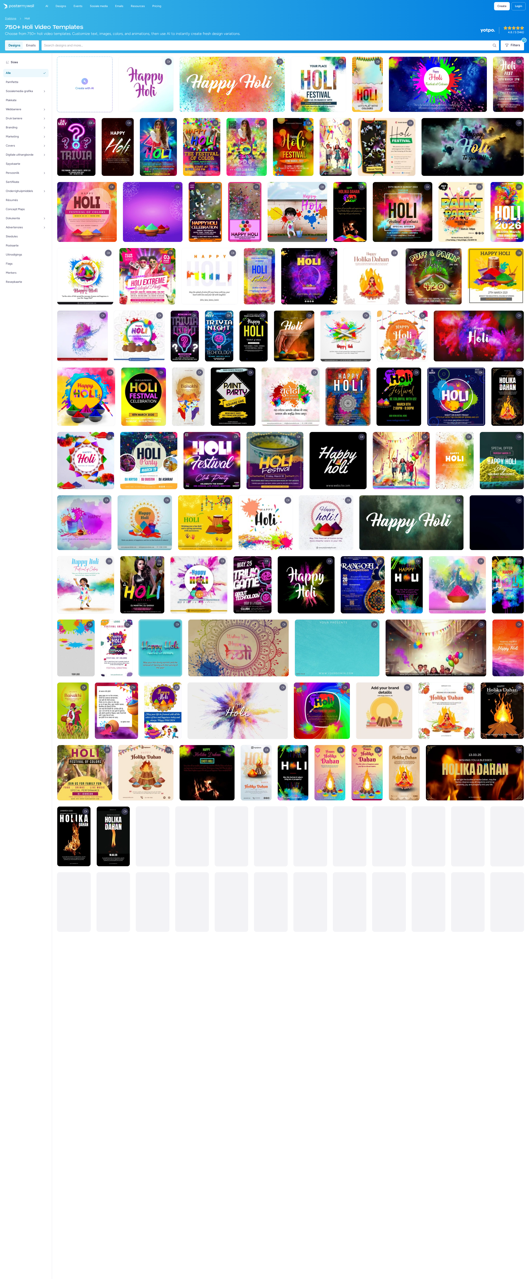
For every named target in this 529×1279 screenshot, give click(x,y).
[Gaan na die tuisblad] (17, 6)
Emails (31, 45)
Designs (14, 45)
